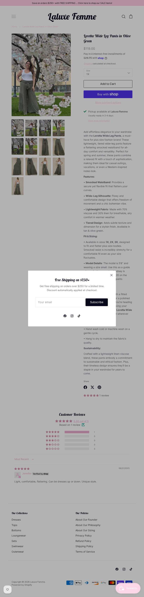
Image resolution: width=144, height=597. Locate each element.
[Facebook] (64, 315)
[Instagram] (72, 315)
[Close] (111, 275)
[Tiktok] (79, 315)
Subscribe (96, 302)
